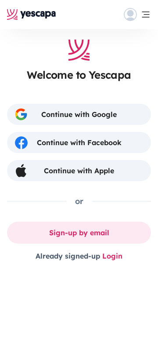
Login (112, 256)
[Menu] (137, 14)
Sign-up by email (79, 232)
